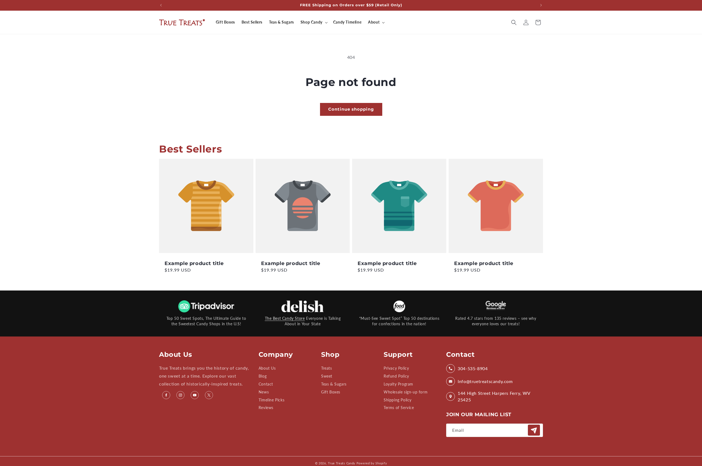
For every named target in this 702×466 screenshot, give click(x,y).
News (264, 392)
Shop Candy (311, 22)
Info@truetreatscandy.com (485, 381)
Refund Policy (396, 376)
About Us (267, 368)
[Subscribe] (534, 430)
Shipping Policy (398, 400)
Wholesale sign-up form (406, 392)
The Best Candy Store (285, 318)
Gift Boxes (330, 392)
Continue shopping (351, 109)
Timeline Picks (271, 400)
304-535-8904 (473, 368)
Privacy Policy (396, 368)
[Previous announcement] (161, 5)
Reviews (266, 407)
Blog (263, 376)
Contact (266, 384)
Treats (326, 368)
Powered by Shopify (371, 463)
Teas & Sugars (334, 384)
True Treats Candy (341, 463)
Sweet (326, 376)
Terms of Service (399, 407)
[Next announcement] (541, 5)
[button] (313, 22)
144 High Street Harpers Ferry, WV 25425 (494, 396)
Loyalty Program (398, 384)
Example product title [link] (194, 263)
